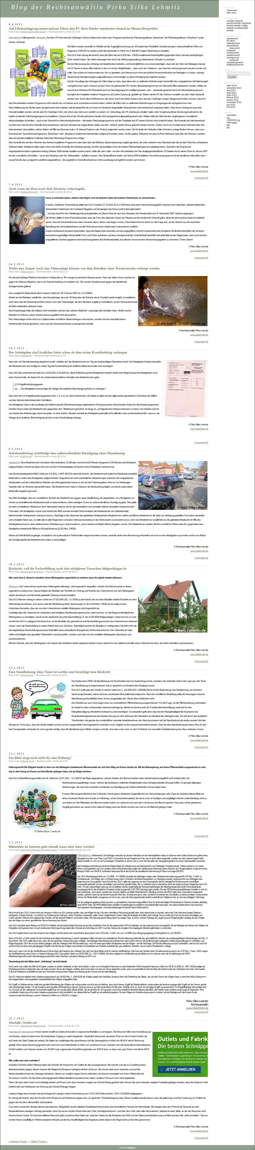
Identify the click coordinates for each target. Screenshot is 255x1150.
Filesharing (41, 37)
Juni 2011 (231, 105)
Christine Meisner (235, 21)
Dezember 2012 (234, 88)
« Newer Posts (18, 1141)
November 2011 (234, 102)
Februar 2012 (233, 97)
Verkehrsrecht (233, 55)
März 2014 (232, 85)
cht (89, 855)
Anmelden (231, 115)
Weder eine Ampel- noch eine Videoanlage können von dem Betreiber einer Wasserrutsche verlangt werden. (84, 268)
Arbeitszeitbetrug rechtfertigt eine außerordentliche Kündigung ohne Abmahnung (67, 453)
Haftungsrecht (27, 32)
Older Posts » (39, 1141)
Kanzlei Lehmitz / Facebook (239, 23)
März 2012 (232, 95)
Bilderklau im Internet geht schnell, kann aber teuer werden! (52, 846)
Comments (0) (201, 177)
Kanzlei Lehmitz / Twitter (237, 25)
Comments (233, 120)
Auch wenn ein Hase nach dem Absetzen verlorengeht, (47, 189)
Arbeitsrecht (26, 356)
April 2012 (231, 93)
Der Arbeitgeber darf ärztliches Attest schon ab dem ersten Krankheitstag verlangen (68, 352)
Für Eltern (231, 41)
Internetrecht (40, 32)
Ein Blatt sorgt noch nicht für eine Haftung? (40, 758)
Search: (230, 70)
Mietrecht (231, 50)
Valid (232, 122)
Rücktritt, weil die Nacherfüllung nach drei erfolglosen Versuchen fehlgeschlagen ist (67, 568)
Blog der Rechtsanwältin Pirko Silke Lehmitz (96, 7)
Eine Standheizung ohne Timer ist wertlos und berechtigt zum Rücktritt (59, 672)
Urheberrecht (50, 850)
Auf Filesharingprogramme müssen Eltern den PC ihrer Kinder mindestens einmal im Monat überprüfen (83, 28)
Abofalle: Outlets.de (23, 1022)
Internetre (82, 855)
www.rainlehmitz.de (199, 171)
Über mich (231, 13)
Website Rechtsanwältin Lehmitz (237, 29)
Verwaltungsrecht (235, 62)
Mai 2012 (231, 90)
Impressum (232, 10)
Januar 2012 (232, 100)
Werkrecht (38, 572)
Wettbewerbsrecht (28, 192)
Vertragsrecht (26, 572)
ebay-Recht (25, 850)
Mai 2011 (231, 107)
